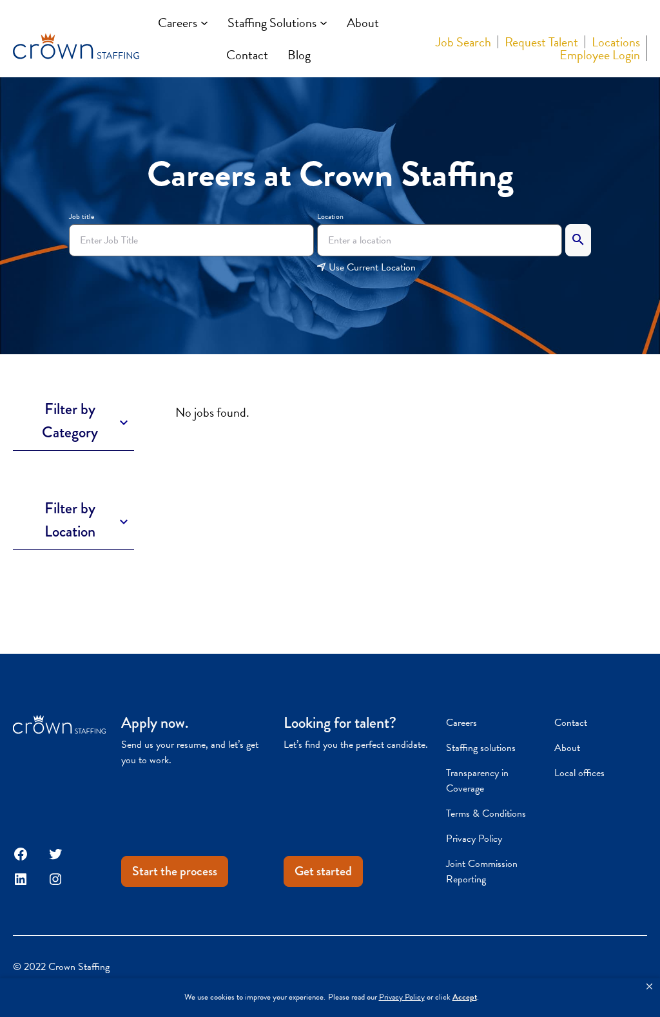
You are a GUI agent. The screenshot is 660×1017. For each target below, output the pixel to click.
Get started (323, 871)
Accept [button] (464, 997)
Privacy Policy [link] (402, 997)
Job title (81, 216)
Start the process (174, 871)
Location (330, 216)
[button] (649, 986)
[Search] (578, 240)
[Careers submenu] (204, 22)
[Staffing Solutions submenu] (323, 22)
